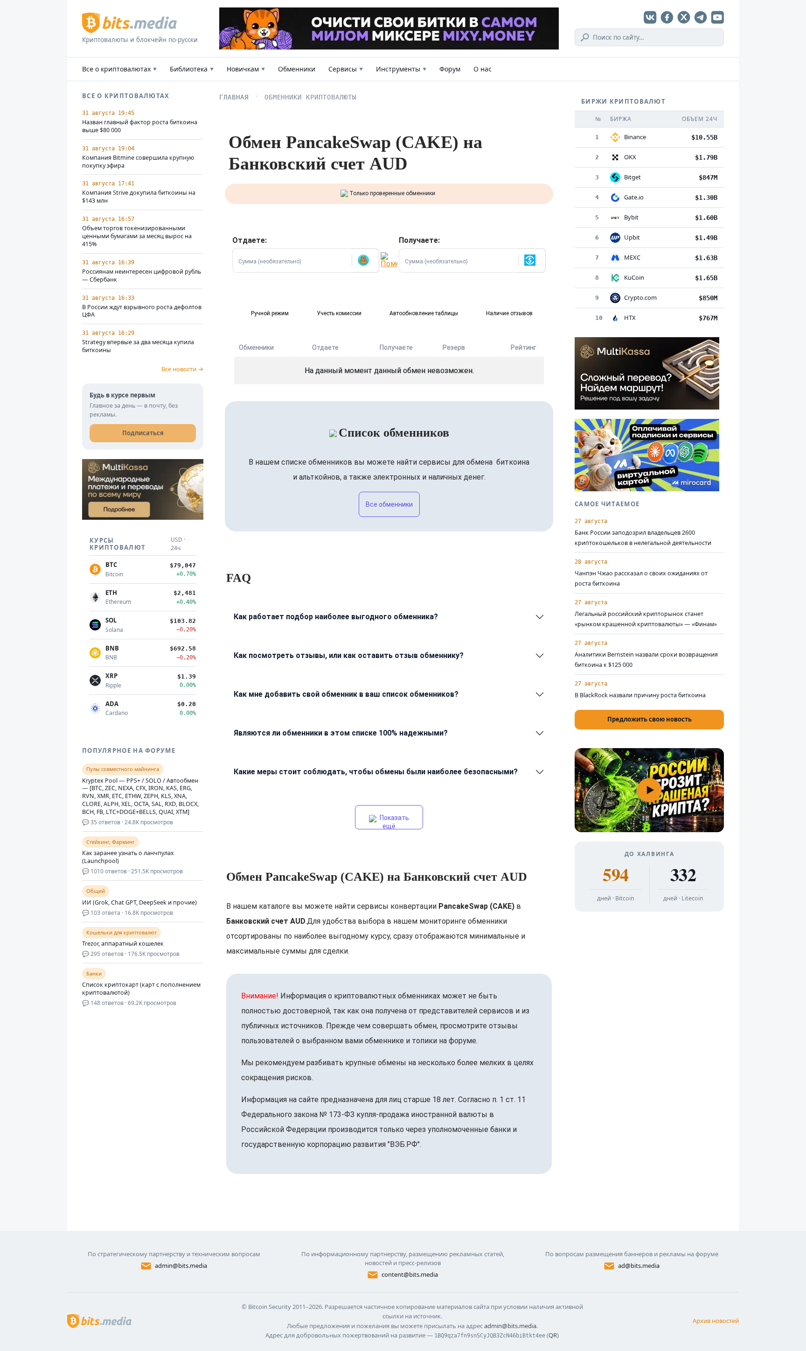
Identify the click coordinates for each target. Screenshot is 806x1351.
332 (683, 875)
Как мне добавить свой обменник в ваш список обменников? (346, 694)
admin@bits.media (181, 1265)
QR (553, 1335)
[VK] (650, 17)
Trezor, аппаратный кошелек (123, 944)
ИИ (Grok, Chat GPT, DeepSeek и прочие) (139, 902)
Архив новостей (716, 1320)
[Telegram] (700, 17)
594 (615, 875)
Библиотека (192, 68)
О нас (482, 68)
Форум (449, 68)
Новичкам (246, 68)
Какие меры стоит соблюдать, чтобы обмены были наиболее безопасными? (376, 771)
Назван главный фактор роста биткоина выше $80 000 (139, 126)
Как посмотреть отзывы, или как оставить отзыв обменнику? (349, 655)
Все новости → (182, 369)
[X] (683, 17)
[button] (365, 260)
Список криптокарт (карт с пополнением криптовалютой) (141, 989)
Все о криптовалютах (119, 68)
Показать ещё (393, 821)
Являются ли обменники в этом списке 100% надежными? (341, 733)
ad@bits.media (639, 1265)
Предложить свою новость (649, 719)
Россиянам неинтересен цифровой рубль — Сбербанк (141, 275)
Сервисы (345, 68)
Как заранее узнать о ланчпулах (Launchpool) (128, 857)
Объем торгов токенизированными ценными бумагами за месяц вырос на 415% (137, 236)
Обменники (296, 68)
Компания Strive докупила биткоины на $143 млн (138, 197)
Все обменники (389, 504)
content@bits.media (410, 1274)
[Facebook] (667, 17)
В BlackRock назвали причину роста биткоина (640, 695)
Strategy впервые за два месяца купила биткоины (138, 346)
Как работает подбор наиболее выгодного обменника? (336, 616)
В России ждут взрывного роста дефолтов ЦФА (142, 311)
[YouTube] (717, 17)
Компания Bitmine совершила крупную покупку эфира (138, 162)
